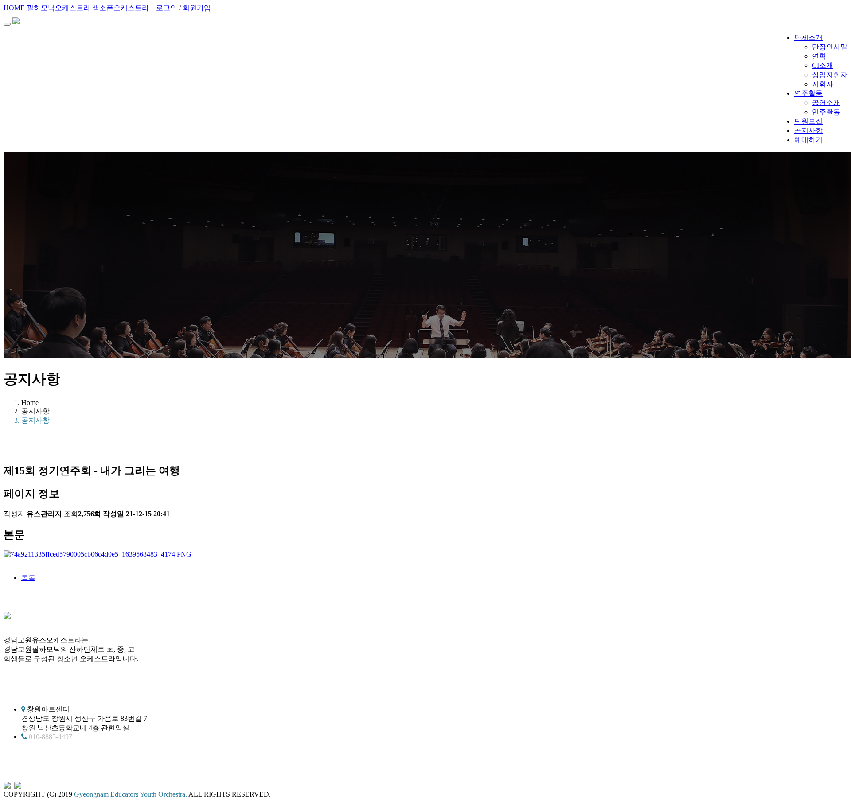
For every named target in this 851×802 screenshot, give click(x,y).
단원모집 (808, 121)
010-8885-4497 (50, 736)
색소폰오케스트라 (120, 8)
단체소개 (808, 37)
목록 (28, 577)
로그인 (166, 8)
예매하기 (808, 140)
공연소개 (826, 102)
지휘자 (822, 84)
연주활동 (808, 93)
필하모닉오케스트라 (58, 8)
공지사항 (808, 130)
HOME (14, 8)
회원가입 (197, 8)
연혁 (819, 56)
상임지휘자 (829, 74)
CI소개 (822, 65)
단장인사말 (829, 47)
